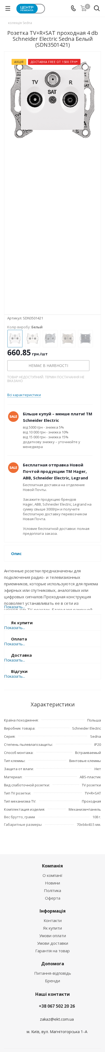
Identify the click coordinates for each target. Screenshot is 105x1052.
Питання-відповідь (52, 973)
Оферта (52, 898)
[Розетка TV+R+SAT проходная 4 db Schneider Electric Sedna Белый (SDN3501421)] (52, 183)
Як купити (52, 928)
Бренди (52, 980)
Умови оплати (52, 935)
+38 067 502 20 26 (57, 1006)
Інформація (53, 911)
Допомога (52, 964)
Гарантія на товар (52, 950)
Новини (52, 883)
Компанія (52, 866)
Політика (52, 890)
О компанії (52, 875)
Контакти (53, 920)
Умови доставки (52, 943)
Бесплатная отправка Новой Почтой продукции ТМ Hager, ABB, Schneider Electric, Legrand (55, 471)
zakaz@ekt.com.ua (57, 1019)
